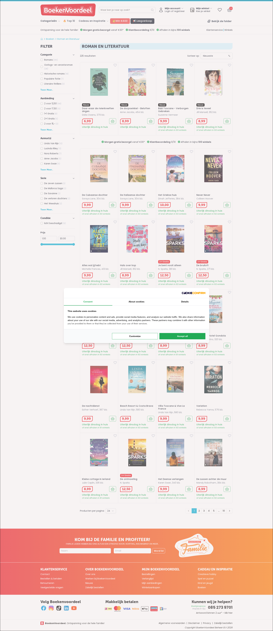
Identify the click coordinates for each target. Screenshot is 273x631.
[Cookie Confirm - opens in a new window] (193, 293)
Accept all (182, 336)
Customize (135, 336)
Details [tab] (185, 301)
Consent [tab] (88, 301)
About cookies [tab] (136, 301)
